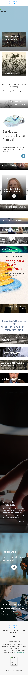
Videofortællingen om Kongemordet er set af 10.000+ (13, 41)
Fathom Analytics (19, 652)
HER (16, 614)
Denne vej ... (22, 521)
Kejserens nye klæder (11, 73)
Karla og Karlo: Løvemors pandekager (14, 265)
